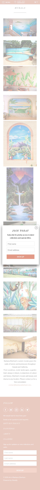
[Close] (36, 227)
